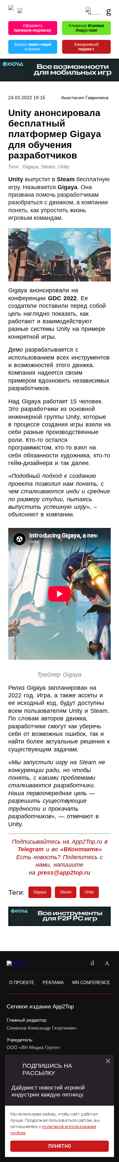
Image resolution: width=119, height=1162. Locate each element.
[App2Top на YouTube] (77, 963)
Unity (63, 166)
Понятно (59, 1146)
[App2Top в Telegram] (106, 963)
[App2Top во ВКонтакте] (92, 963)
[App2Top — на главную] (24, 963)
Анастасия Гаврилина (84, 97)
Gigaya (30, 166)
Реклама (53, 982)
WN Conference (91, 982)
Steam (48, 166)
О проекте (21, 982)
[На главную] (11, 10)
